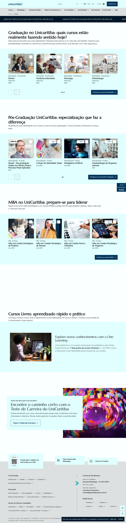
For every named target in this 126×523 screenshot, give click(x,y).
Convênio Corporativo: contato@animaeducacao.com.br (94, 491)
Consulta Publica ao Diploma (52, 507)
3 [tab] (64, 92)
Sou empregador (27, 493)
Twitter (100, 506)
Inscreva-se (112, 4)
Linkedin (88, 506)
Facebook (89, 502)
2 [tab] (63, 177)
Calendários (12, 507)
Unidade (22, 479)
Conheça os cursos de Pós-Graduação (102, 177)
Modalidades (21, 10)
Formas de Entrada (35, 10)
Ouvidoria (31, 479)
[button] (10, 92)
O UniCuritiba (106, 10)
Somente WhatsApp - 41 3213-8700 (96, 482)
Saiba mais (113, 519)
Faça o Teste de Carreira (24, 423)
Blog (116, 10)
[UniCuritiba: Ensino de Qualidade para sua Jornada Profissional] (15, 4)
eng (89, 4)
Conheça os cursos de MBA (105, 257)
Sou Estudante (82, 10)
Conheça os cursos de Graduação (103, 92)
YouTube (113, 506)
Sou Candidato (69, 10)
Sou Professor (95, 10)
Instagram (102, 502)
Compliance (41, 479)
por (85, 4)
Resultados (30, 507)
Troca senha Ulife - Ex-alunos (17, 510)
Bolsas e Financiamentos (52, 10)
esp (93, 4)
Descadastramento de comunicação (19, 483)
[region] (63, 71)
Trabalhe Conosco (47, 497)
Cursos (10, 10)
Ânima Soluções (13, 493)
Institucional (12, 479)
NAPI (38, 507)
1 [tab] (61, 92)
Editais (21, 507)
